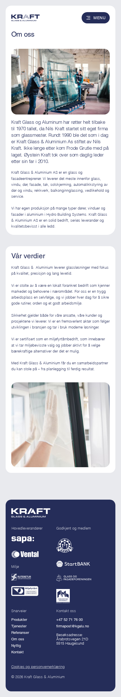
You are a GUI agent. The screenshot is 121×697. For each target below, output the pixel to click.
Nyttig (16, 645)
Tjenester (18, 626)
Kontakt (17, 652)
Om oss (17, 639)
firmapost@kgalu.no (72, 626)
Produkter (19, 619)
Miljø (15, 566)
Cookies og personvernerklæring (38, 666)
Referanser (20, 632)
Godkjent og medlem (73, 528)
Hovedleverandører (27, 528)
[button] (96, 17)
